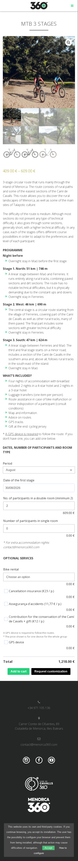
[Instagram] (26, 760)
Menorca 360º (39, 5)
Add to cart (18, 671)
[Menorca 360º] (39, 805)
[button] (68, 42)
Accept (48, 847)
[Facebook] (39, 760)
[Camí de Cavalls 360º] (39, 784)
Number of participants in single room (30, 521)
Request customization (50, 671)
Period (7, 463)
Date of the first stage (18, 480)
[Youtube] (51, 760)
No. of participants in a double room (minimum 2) (38, 498)
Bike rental (11, 569)
